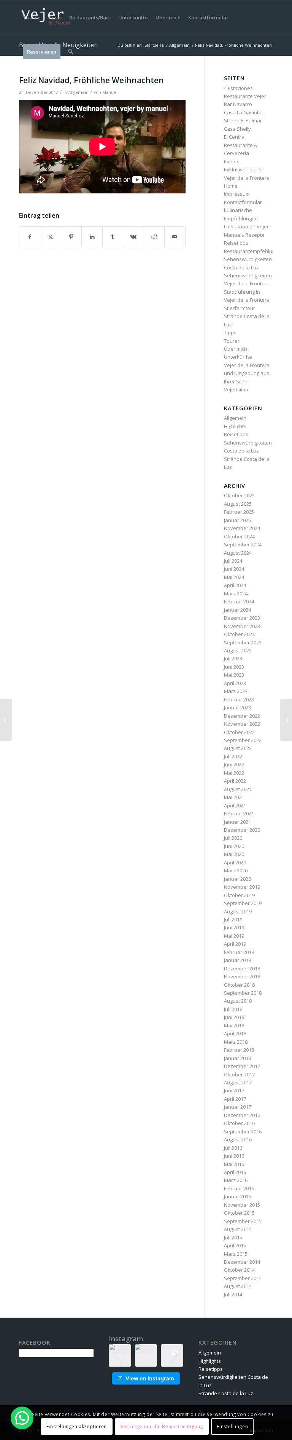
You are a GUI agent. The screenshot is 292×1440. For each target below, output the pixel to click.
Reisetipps (236, 242)
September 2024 (243, 544)
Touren (232, 340)
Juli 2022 (233, 756)
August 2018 (238, 1000)
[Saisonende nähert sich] (6, 720)
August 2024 (238, 552)
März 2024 (236, 593)
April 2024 (235, 585)
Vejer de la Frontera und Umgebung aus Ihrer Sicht (247, 373)
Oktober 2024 (239, 536)
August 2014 (238, 1286)
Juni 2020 (234, 846)
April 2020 (235, 862)
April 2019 (235, 943)
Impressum (237, 193)
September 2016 (243, 1131)
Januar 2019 (237, 960)
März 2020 (236, 870)
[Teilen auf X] (50, 237)
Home (231, 185)
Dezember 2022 (242, 715)
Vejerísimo (236, 389)
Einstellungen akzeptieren (76, 1426)
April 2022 (235, 780)
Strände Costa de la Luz (225, 1393)
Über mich (235, 348)
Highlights (235, 426)
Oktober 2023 (239, 634)
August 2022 (238, 748)
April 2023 (235, 683)
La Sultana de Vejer (246, 226)
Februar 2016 (239, 1188)
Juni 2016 (234, 1155)
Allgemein (78, 92)
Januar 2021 (237, 821)
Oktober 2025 (239, 495)
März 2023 (236, 691)
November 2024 (242, 528)
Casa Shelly (237, 128)
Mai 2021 (234, 797)
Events (232, 161)
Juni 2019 (234, 927)
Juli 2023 (233, 658)
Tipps (230, 332)
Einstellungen (232, 1426)
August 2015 (238, 1229)
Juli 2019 (233, 919)
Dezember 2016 (242, 1115)
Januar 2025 (237, 520)
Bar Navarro (238, 104)
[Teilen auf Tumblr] (113, 237)
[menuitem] (31, 17)
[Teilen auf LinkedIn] (92, 237)
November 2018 (242, 976)
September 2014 (243, 1278)
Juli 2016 (233, 1147)
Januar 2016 (237, 1196)
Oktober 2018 (239, 984)
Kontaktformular (243, 202)
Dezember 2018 (242, 968)
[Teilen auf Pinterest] (71, 237)
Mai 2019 (234, 935)
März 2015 (236, 1253)
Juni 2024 (234, 568)
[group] (146, 1355)
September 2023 (243, 642)
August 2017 (238, 1082)
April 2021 (235, 805)
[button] (146, 1361)
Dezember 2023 (242, 617)
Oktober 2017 (239, 1074)
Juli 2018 (233, 1009)
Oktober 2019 (239, 895)
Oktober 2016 (239, 1123)
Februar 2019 (239, 952)
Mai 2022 (234, 772)
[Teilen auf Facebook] (29, 237)
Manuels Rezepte (244, 234)
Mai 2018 (234, 1025)
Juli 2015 (233, 1237)
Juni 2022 (234, 764)
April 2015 (235, 1245)
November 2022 (242, 723)
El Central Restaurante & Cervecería (240, 145)
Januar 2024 (237, 609)
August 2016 (238, 1139)
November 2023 (242, 626)
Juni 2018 (234, 1017)
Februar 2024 (239, 601)
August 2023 (238, 650)
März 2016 (236, 1180)
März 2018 (236, 1041)
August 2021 (238, 789)
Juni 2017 (234, 1090)
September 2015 (243, 1221)
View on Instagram (149, 1378)
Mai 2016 (234, 1164)
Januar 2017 (237, 1106)
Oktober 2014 (239, 1269)
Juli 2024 (233, 560)
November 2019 (242, 886)
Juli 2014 (233, 1294)
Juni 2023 (234, 666)
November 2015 (242, 1204)
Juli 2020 (233, 837)
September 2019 (243, 903)
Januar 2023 (237, 707)
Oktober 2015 (239, 1212)
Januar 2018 (237, 1058)
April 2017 (235, 1098)
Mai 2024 (234, 577)
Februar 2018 (239, 1049)
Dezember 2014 (242, 1261)
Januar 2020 (237, 878)
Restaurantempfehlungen (254, 251)
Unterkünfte (238, 356)
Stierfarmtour (239, 308)
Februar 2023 (239, 699)
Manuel (109, 92)
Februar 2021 (239, 813)
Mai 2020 (234, 854)
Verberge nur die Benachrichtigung (162, 1426)
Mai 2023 (234, 674)
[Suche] (70, 52)
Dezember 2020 (242, 829)
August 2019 (238, 911)
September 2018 (243, 992)
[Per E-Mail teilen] (175, 237)
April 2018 (235, 1033)
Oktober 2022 (239, 732)
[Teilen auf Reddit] (154, 237)
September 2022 (243, 740)
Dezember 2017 (242, 1066)
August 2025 (238, 503)
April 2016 (235, 1172)
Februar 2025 (239, 511)
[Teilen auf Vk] (133, 237)
